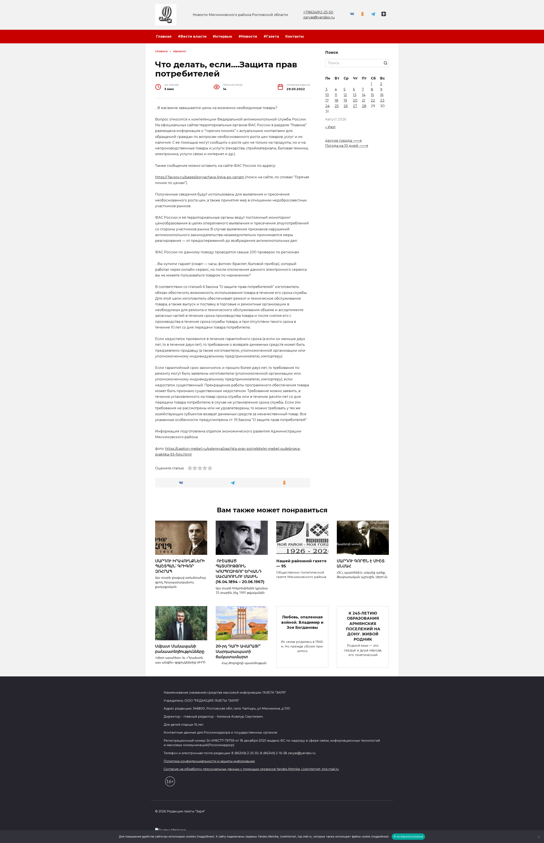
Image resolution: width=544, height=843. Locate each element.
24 (327, 106)
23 (382, 100)
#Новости (247, 36)
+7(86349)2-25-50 (318, 12)
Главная (163, 36)
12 (345, 95)
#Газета (271, 36)
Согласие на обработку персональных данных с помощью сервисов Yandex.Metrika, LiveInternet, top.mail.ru (251, 769)
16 (381, 95)
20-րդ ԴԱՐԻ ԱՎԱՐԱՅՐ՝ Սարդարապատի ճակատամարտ (238, 651)
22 (373, 100)
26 (346, 106)
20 (355, 100)
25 (337, 106)
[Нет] (539, 836)
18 (336, 100)
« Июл (330, 127)
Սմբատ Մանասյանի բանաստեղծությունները (179, 649)
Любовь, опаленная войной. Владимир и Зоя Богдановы (302, 622)
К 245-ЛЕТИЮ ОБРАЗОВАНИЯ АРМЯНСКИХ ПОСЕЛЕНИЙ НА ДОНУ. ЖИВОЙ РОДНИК (363, 626)
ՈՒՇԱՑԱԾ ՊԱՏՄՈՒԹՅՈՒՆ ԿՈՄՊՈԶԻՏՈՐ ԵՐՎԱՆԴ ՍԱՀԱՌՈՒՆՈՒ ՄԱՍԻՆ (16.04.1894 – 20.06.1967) (240, 571)
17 (327, 100)
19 (345, 100)
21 (363, 100)
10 (327, 95)
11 (336, 95)
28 (364, 106)
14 (363, 95)
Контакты (294, 36)
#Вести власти (192, 36)
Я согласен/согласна (408, 836)
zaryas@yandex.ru (319, 17)
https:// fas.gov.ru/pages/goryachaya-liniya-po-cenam (199, 177)
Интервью (222, 36)
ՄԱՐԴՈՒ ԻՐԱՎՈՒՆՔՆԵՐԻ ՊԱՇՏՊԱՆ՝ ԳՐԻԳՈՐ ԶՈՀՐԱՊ (180, 565)
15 (372, 95)
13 (354, 95)
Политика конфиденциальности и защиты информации (209, 761)
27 (355, 106)
